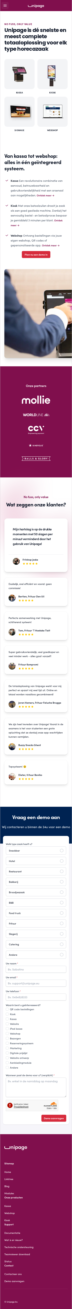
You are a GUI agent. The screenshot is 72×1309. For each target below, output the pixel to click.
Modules (9, 1193)
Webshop (15, 1033)
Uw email (12, 977)
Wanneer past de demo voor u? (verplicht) (30, 1075)
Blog (6, 1186)
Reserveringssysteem (21, 1043)
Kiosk (13, 1014)
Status (8, 1261)
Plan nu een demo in (36, 254)
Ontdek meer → (45, 195)
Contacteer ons (13, 1274)
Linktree (8, 1179)
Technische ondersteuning (19, 1247)
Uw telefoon (13, 991)
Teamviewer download (17, 1254)
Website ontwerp (19, 1058)
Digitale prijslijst (18, 1053)
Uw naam (12, 963)
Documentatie (12, 1233)
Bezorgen (15, 1038)
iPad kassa (16, 1028)
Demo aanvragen (54, 1118)
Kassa (13, 1019)
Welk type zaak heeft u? (19, 844)
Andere (14, 1067)
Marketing (16, 1048)
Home (7, 1172)
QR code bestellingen (22, 1009)
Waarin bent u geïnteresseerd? (23, 1005)
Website (14, 1023)
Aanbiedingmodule (20, 1062)
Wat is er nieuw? (13, 1240)
